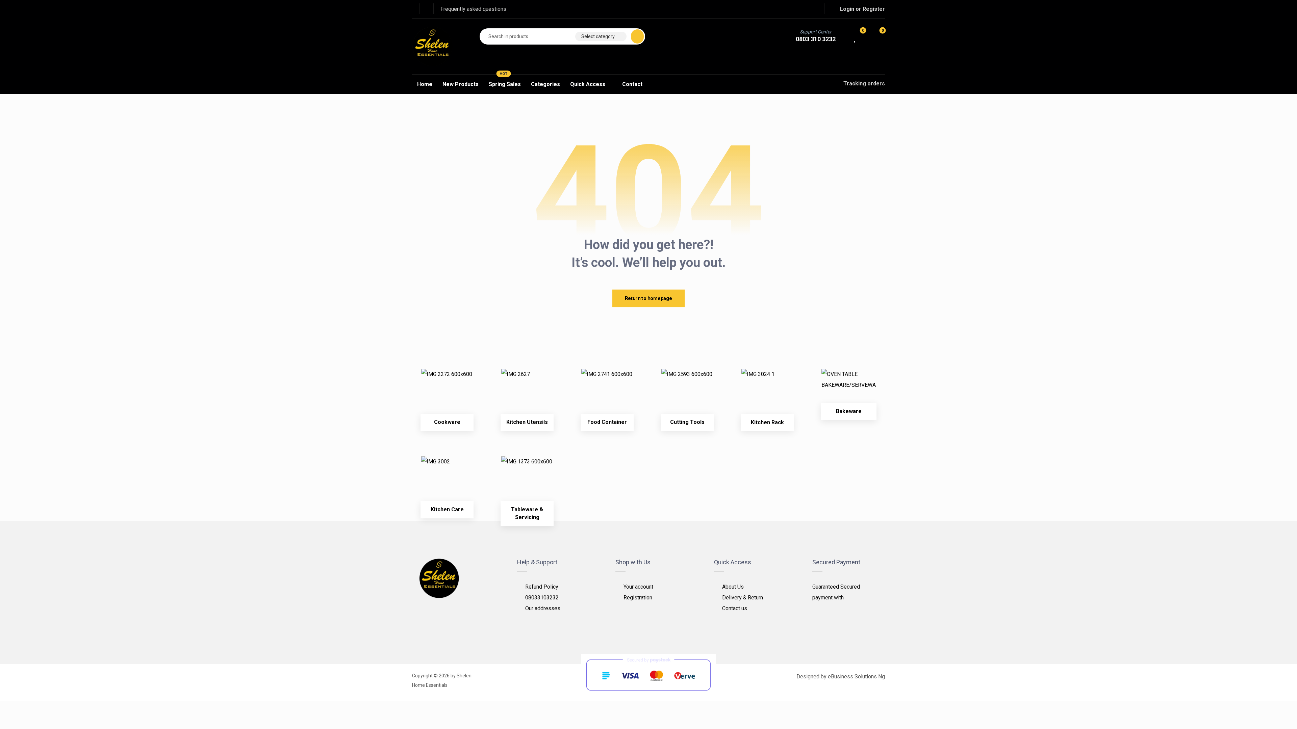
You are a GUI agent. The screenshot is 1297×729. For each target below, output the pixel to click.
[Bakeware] (848, 389)
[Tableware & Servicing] (527, 482)
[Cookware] (447, 395)
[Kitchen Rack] (767, 395)
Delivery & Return (742, 597)
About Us (733, 587)
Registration (638, 597)
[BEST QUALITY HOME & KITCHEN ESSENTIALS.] (432, 46)
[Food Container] (607, 395)
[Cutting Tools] (687, 395)
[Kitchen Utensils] (527, 395)
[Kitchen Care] (447, 482)
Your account (638, 587)
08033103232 (542, 597)
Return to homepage (648, 298)
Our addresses (542, 608)
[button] (785, 8)
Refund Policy (541, 587)
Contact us (734, 608)
